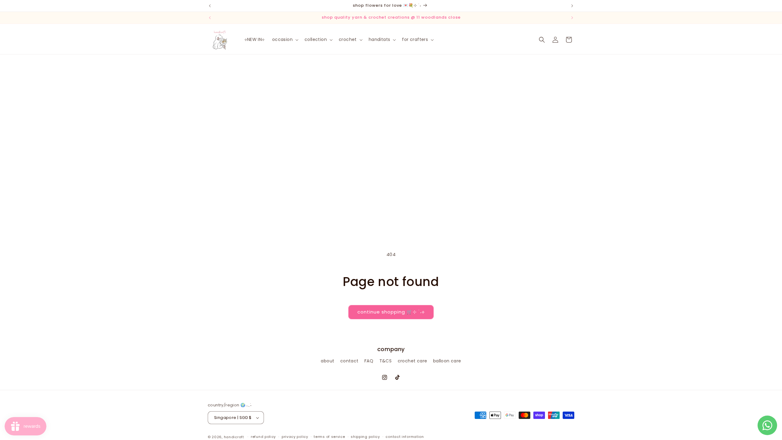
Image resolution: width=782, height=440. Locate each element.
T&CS (385, 361)
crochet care (412, 361)
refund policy (263, 436)
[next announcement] (572, 6)
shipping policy (365, 436)
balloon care (447, 361)
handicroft (234, 437)
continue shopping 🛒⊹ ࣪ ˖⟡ (391, 312)
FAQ (368, 361)
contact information (405, 436)
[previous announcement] (210, 6)
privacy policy (295, 436)
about (327, 361)
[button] (285, 39)
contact (349, 361)
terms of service (329, 436)
